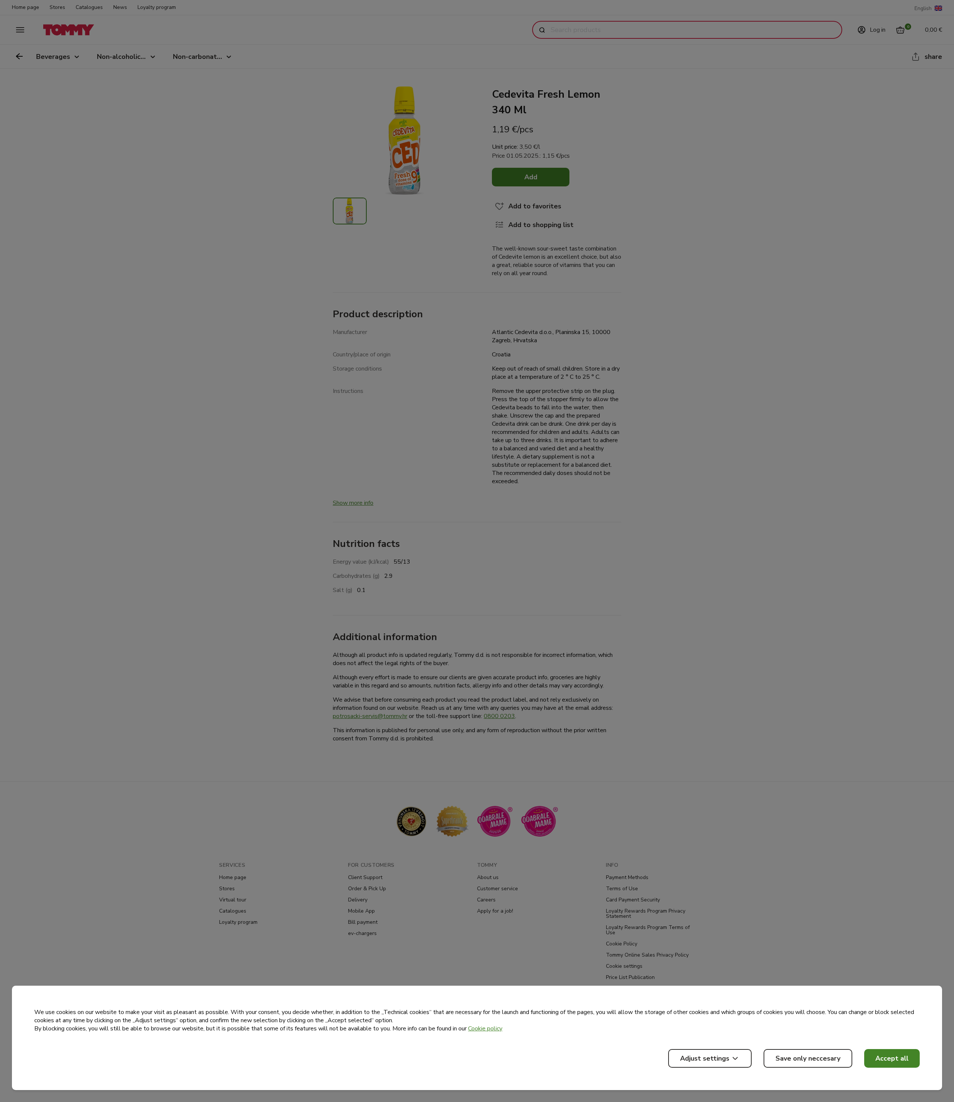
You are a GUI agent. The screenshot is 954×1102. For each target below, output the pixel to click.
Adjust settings (704, 1058)
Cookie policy (485, 1028)
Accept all (892, 1058)
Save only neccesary (807, 1058)
